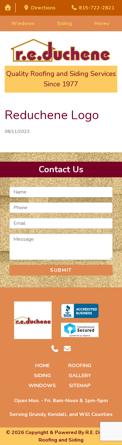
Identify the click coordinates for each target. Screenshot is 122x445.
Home (42, 365)
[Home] (8, 7)
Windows (23, 23)
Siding (64, 23)
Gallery (80, 375)
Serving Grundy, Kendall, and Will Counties (61, 414)
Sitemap (80, 385)
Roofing (79, 365)
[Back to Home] (61, 50)
